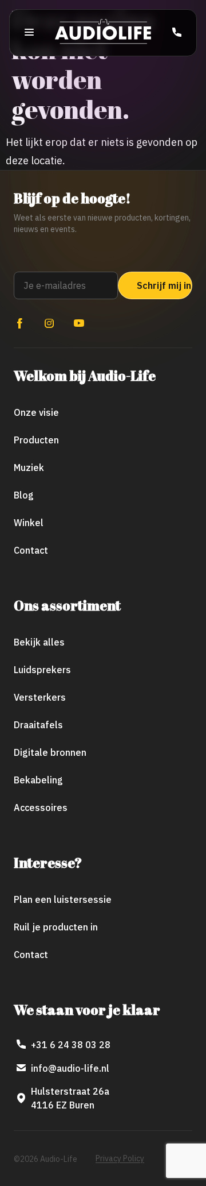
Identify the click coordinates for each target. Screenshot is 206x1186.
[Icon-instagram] (49, 323)
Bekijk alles (39, 642)
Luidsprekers (42, 669)
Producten (36, 440)
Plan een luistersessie (63, 899)
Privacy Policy (120, 1158)
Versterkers (40, 697)
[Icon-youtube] (79, 323)
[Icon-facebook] (19, 323)
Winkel (28, 522)
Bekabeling (38, 780)
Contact (31, 550)
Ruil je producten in (56, 927)
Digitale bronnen (50, 752)
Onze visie (36, 412)
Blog (24, 495)
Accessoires (41, 807)
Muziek (29, 467)
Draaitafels (38, 725)
